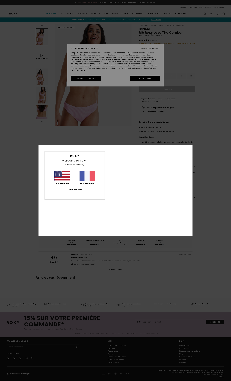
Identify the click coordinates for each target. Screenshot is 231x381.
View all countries (74, 189)
